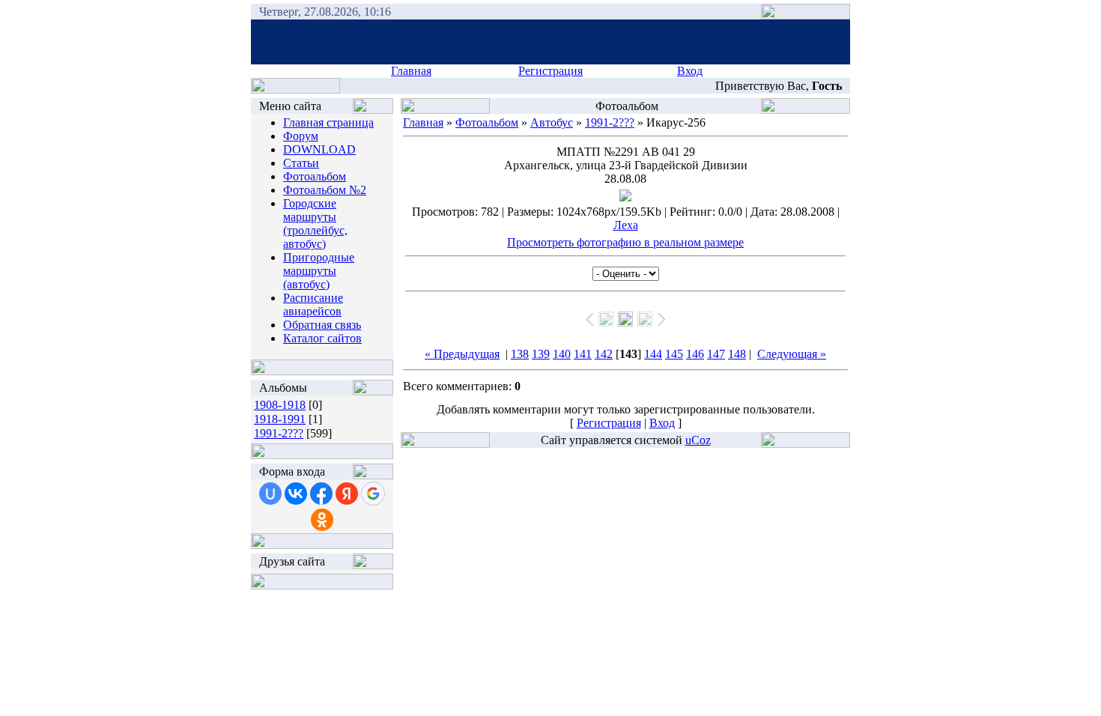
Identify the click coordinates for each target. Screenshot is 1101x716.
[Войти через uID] (270, 493)
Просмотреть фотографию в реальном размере (625, 242)
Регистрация (550, 70)
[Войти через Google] (373, 494)
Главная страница (328, 122)
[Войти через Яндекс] (347, 493)
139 (541, 354)
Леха (625, 225)
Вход (690, 70)
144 (653, 354)
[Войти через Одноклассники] (322, 520)
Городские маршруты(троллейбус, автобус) (315, 223)
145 (674, 354)
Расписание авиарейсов (313, 304)
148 (737, 354)
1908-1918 (280, 404)
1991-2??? (278, 433)
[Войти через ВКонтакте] (296, 493)
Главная (411, 70)
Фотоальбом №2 (324, 189)
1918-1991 (280, 419)
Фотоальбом (314, 176)
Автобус (551, 122)
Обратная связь (322, 324)
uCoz (698, 440)
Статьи (301, 163)
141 (583, 354)
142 (604, 354)
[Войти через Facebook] (321, 493)
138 (520, 354)
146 (695, 354)
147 (716, 354)
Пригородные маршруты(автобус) (318, 271)
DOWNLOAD (319, 149)
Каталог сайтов (322, 338)
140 (562, 354)
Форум (300, 136)
